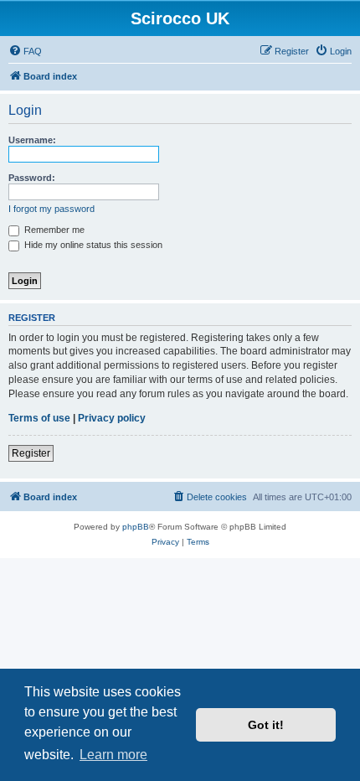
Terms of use (39, 418)
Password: (31, 178)
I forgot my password (51, 209)
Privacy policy (112, 418)
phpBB (135, 526)
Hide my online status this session (92, 245)
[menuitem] (25, 51)
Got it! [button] (266, 725)
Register (31, 453)
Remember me (53, 230)
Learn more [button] (113, 754)
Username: (32, 140)
